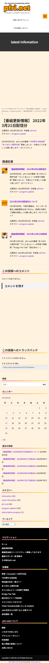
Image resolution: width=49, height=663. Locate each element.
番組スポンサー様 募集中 (12, 556)
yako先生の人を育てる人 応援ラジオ (17, 610)
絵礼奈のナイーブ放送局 (12, 598)
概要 (3, 627)
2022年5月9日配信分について (24, 201)
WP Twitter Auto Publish (16, 662)
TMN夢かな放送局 (37, 141)
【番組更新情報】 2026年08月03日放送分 (19, 473)
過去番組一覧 (7, 614)
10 (6, 418)
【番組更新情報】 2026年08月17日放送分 (19, 459)
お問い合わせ (7, 647)
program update (15, 111)
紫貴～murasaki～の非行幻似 (14, 573)
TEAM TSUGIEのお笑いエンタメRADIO (18, 606)
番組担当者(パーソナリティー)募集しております (21, 552)
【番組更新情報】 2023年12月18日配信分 (28, 235)
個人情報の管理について (12, 643)
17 (6, 423)
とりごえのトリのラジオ (12, 602)
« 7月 (3, 440)
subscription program (11, 512)
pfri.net (5, 504)
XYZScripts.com (35, 662)
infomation (7, 496)
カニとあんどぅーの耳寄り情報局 (15, 590)
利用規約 (5, 639)
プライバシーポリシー (11, 635)
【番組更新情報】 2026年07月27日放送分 (19, 480)
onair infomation (9, 500)
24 (6, 428)
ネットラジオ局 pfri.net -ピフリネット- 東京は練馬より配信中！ (21, 109)
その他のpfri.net (9, 560)
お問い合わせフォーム (21, 20)
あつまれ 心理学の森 (11, 144)
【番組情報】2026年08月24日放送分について (20, 451)
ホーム (4, 544)
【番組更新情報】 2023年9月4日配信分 (28, 169)
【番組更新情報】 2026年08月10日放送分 (19, 466)
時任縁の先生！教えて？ (12, 581)
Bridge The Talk (9, 594)
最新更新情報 (7, 548)
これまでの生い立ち (10, 631)
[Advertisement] (24, 81)
